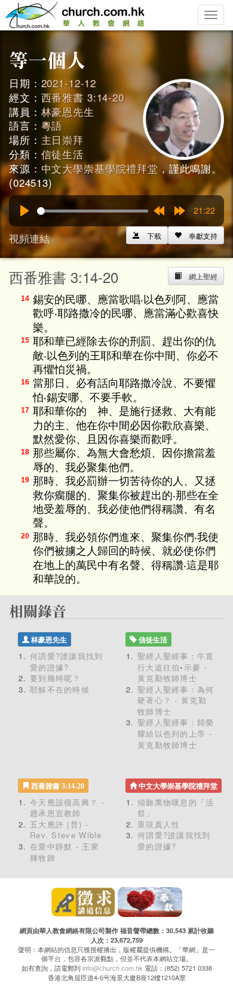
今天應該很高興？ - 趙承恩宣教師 (67, 807)
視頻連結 (29, 237)
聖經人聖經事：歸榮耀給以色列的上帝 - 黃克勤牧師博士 (175, 733)
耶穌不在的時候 (60, 689)
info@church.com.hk (112, 967)
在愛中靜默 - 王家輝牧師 (64, 852)
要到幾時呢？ (55, 678)
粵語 (52, 125)
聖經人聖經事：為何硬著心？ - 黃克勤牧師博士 (175, 700)
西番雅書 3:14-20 (82, 97)
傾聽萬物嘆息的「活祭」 (175, 807)
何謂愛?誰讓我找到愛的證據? (66, 661)
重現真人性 (158, 824)
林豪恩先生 (67, 111)
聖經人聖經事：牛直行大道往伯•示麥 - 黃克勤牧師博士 (175, 667)
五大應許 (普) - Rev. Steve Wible (66, 829)
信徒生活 (62, 153)
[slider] (92, 211)
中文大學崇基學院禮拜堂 (99, 168)
